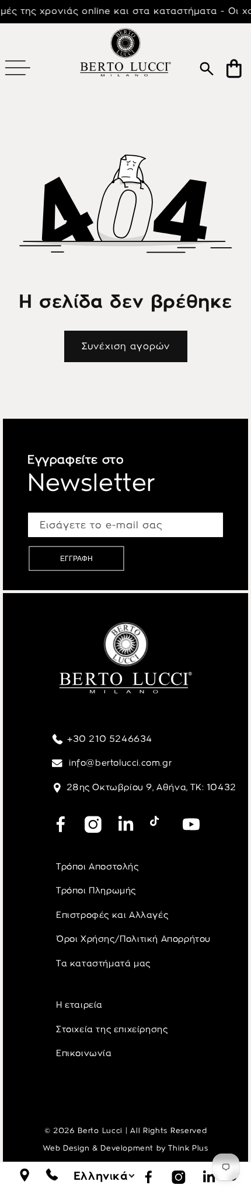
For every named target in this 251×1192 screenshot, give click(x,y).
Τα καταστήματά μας (103, 963)
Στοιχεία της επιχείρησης (112, 1029)
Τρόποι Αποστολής (97, 866)
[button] (17, 67)
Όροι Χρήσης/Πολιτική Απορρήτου (133, 939)
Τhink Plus (188, 1148)
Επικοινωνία (84, 1053)
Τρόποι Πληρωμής (96, 890)
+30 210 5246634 (109, 739)
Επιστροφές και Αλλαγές (112, 915)
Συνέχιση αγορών (126, 346)
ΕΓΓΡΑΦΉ (76, 559)
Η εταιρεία (79, 1004)
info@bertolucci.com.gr (119, 762)
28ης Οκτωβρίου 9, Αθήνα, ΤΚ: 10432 (151, 787)
